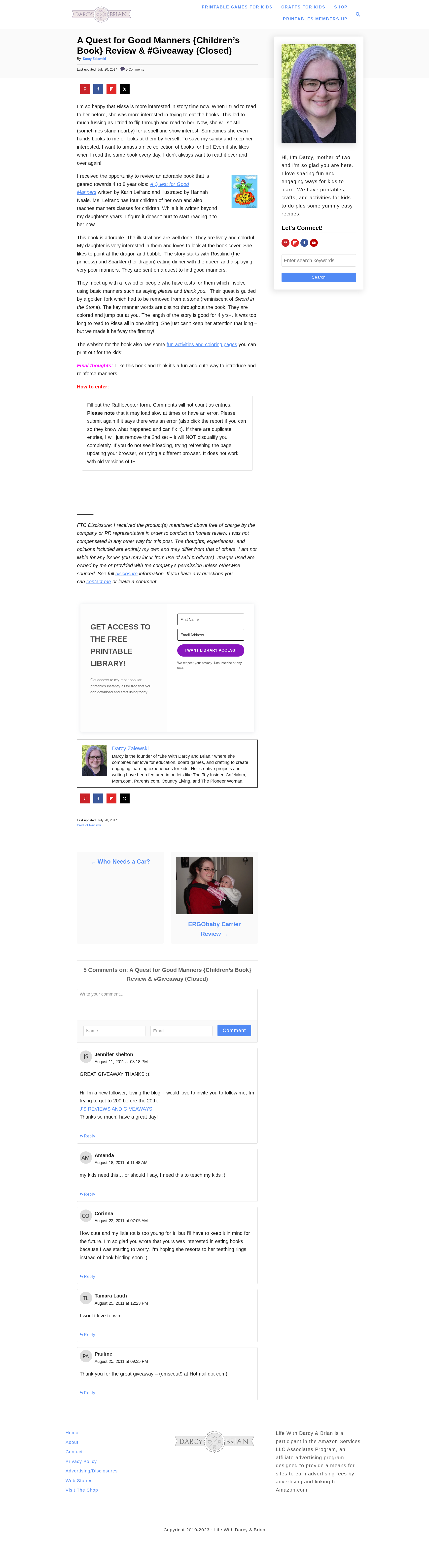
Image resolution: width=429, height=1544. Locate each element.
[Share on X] (125, 89)
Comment (234, 1030)
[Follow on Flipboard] (295, 243)
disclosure (126, 573)
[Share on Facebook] (98, 89)
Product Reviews (89, 825)
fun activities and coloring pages (202, 344)
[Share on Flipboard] (111, 89)
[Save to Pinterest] (85, 89)
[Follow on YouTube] (314, 243)
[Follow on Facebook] (304, 243)
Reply (89, 1136)
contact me (98, 581)
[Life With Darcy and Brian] (101, 14)
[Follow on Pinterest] (285, 243)
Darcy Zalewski (94, 59)
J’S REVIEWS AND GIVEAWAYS (116, 1109)
